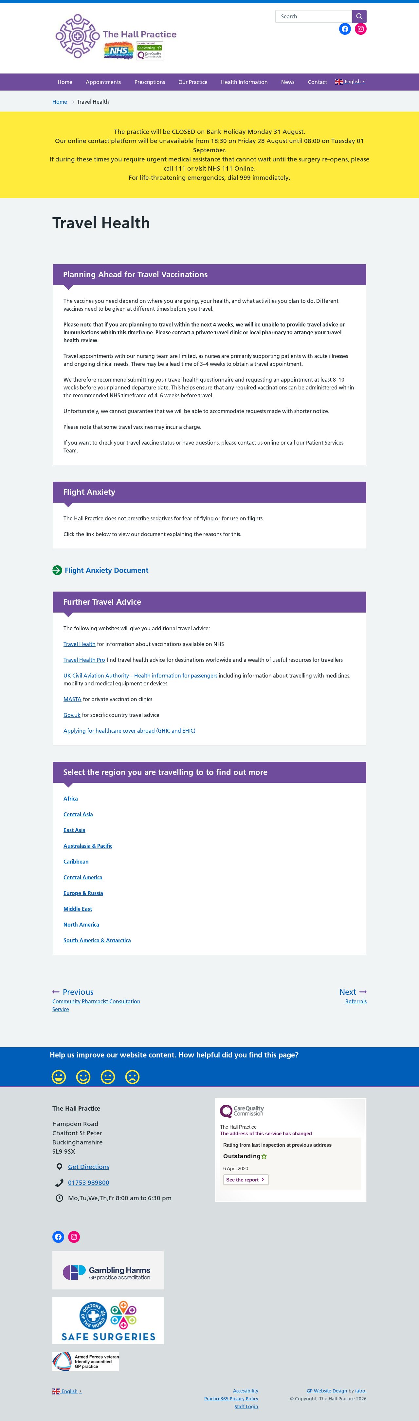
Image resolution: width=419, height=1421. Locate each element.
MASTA (73, 699)
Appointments (103, 82)
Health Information (244, 82)
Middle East (78, 909)
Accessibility (245, 1391)
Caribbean (76, 861)
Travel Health (80, 644)
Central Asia (78, 814)
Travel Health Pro (84, 660)
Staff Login (246, 1407)
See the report (242, 1179)
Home (65, 82)
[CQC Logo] (242, 1116)
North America (81, 924)
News (287, 82)
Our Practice (193, 82)
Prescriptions (150, 82)
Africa (71, 798)
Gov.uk (72, 715)
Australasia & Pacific (88, 846)
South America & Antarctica (97, 940)
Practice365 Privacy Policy (231, 1399)
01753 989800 (88, 1182)
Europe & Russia (83, 893)
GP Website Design (327, 1391)
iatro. (361, 1391)
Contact (317, 82)
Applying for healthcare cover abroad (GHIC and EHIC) (129, 730)
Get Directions (88, 1167)
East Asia (74, 830)
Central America (83, 877)
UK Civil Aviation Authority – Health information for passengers (140, 675)
